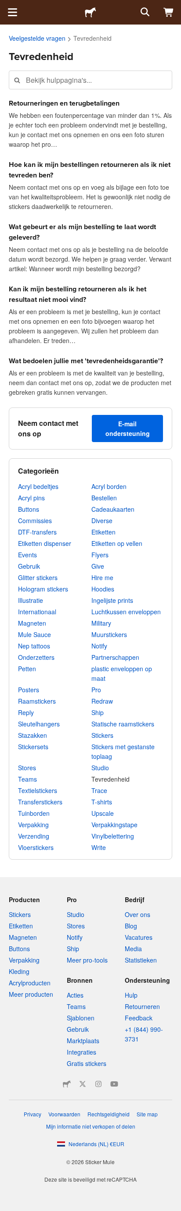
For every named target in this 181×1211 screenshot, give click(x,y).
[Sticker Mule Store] (66, 1084)
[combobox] (90, 80)
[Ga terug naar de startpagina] (90, 12)
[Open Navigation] (12, 12)
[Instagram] (98, 1084)
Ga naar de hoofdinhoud (6, 6)
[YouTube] (114, 1084)
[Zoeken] (144, 12)
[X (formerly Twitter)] (82, 1084)
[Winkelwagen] (168, 12)
